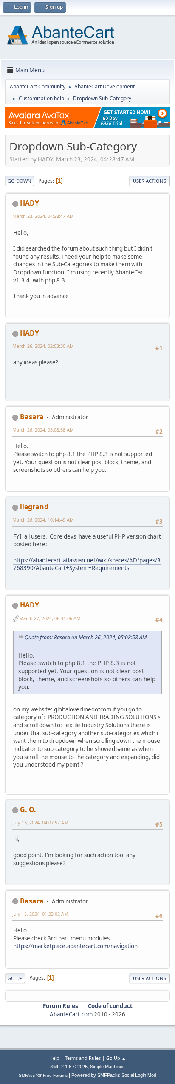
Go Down (19, 181)
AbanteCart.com (71, 1014)
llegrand (34, 506)
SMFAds (27, 1075)
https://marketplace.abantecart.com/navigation (75, 946)
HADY (29, 203)
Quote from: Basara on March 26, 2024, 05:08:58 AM (86, 637)
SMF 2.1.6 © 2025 (69, 1066)
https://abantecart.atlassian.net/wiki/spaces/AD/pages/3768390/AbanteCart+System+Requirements (87, 564)
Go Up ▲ (116, 1058)
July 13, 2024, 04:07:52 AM (40, 822)
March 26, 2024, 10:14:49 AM (43, 520)
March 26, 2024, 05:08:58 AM (43, 429)
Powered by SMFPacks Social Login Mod (113, 1075)
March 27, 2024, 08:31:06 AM (50, 618)
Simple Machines (107, 1066)
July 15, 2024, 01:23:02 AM (40, 914)
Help (54, 1058)
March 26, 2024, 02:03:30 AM (43, 346)
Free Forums (55, 1075)
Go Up (15, 978)
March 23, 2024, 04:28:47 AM (43, 216)
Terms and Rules (83, 1058)
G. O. (28, 809)
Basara (32, 416)
